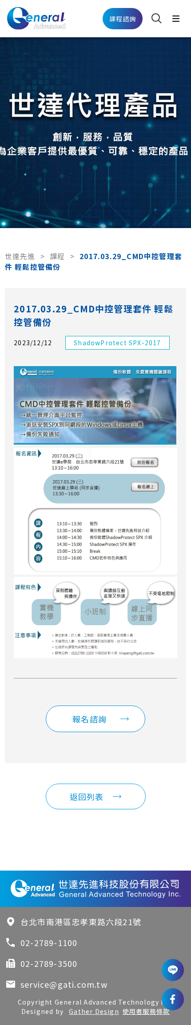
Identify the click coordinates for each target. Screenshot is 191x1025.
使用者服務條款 (146, 1011)
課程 (57, 256)
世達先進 (20, 256)
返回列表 (87, 796)
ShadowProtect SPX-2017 (117, 342)
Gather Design (94, 1011)
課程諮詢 (122, 18)
